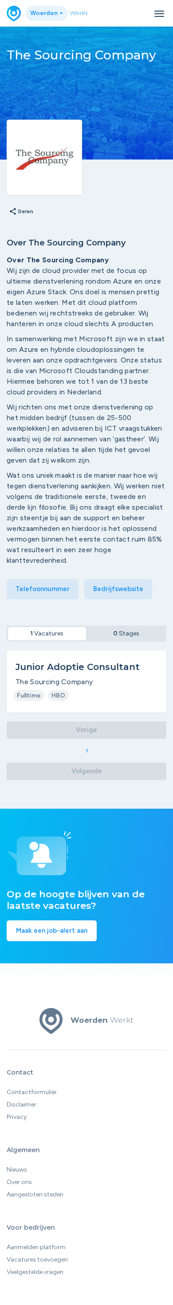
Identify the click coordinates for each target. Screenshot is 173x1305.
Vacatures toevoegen (37, 1259)
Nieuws (17, 1169)
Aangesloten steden (35, 1194)
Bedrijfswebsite (118, 589)
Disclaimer (21, 1104)
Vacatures (46, 633)
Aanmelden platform (36, 1247)
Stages (126, 633)
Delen (21, 211)
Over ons (19, 1182)
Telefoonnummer (43, 589)
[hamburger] (159, 14)
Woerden (44, 13)
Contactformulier (32, 1092)
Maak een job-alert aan (51, 931)
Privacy (17, 1117)
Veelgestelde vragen (35, 1272)
